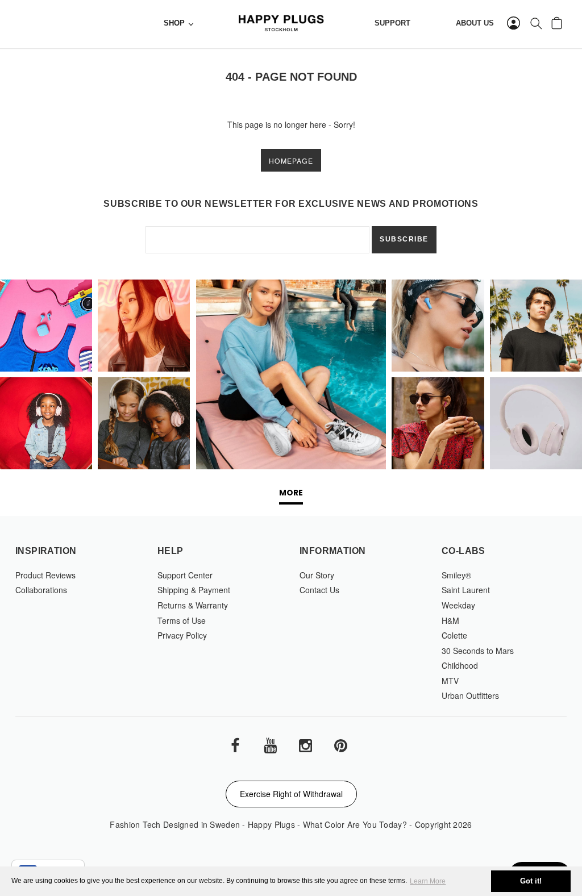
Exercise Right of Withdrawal (291, 793)
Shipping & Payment (193, 589)
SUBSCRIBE (404, 239)
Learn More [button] (428, 881)
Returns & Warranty (192, 605)
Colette (454, 635)
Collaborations (41, 589)
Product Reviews (45, 575)
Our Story (317, 575)
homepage (291, 160)
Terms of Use (181, 620)
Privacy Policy (182, 635)
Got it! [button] (531, 881)
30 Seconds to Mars (478, 650)
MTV (450, 680)
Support (392, 23)
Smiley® (456, 575)
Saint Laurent (466, 589)
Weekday (458, 605)
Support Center (185, 575)
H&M (450, 620)
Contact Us (319, 589)
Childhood (460, 665)
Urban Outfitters (470, 695)
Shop (174, 23)
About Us (475, 23)
